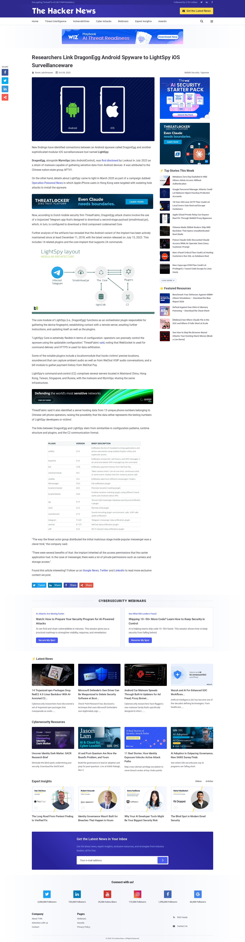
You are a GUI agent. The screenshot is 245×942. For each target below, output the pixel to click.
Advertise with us (40, 923)
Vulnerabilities (81, 21)
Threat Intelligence (55, 21)
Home (35, 21)
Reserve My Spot (140, 640)
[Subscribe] (163, 860)
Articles (209, 781)
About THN (37, 918)
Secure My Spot (46, 640)
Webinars (123, 21)
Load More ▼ (168, 280)
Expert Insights (143, 21)
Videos (198, 781)
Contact (35, 927)
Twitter (104, 570)
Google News (91, 570)
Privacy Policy (83, 927)
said (102, 342)
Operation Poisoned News (47, 182)
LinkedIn (119, 570)
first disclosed (110, 160)
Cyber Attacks (103, 21)
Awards (162, 21)
